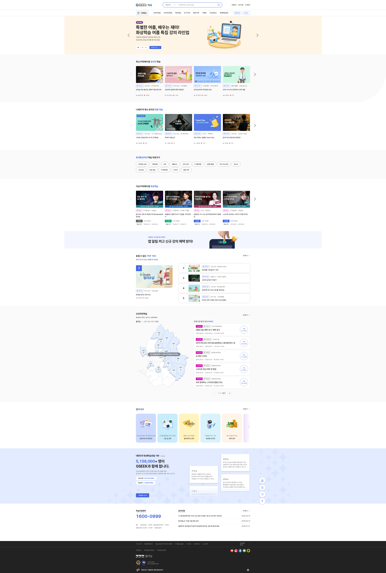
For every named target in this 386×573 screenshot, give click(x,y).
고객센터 (247, 5)
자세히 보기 (155, 47)
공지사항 (240, 5)
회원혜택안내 (148, 544)
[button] (128, 35)
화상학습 (178, 13)
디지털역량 (198, 164)
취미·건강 (186, 164)
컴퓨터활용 (210, 164)
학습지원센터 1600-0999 (163, 544)
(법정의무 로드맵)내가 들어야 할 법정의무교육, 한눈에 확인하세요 (198, 526)
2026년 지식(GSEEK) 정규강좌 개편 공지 (154, 570)
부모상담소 (213, 13)
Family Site (242, 544)
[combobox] (170, 5)
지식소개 (138, 544)
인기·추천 (187, 13)
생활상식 (174, 164)
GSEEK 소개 (143, 495)
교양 (164, 164)
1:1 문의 (188, 544)
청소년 (236, 164)
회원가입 (237, 13)
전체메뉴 (144, 13)
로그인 (246, 13)
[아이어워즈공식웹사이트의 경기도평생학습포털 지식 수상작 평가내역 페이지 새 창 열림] (144, 563)
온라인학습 (157, 13)
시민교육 (141, 170)
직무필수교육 (142, 164)
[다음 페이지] (229, 393)
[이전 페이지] (214, 393)
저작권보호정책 (161, 550)
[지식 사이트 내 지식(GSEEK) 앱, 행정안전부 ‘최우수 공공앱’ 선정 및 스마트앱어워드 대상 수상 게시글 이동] (138, 563)
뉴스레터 (205, 544)
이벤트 (204, 13)
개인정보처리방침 (149, 550)
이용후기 (234, 5)
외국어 (175, 170)
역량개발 (155, 164)
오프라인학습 (168, 13)
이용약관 (138, 550)
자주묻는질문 (179, 544)
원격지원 (197, 544)
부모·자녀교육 (224, 164)
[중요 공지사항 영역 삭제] (248, 570)
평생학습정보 (224, 13)
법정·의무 (196, 13)
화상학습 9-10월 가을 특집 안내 (188, 521)
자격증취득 (164, 170)
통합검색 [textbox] (168, 5)
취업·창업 (152, 170)
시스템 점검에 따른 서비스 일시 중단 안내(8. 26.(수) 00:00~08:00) (200, 516)
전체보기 (245, 256)
